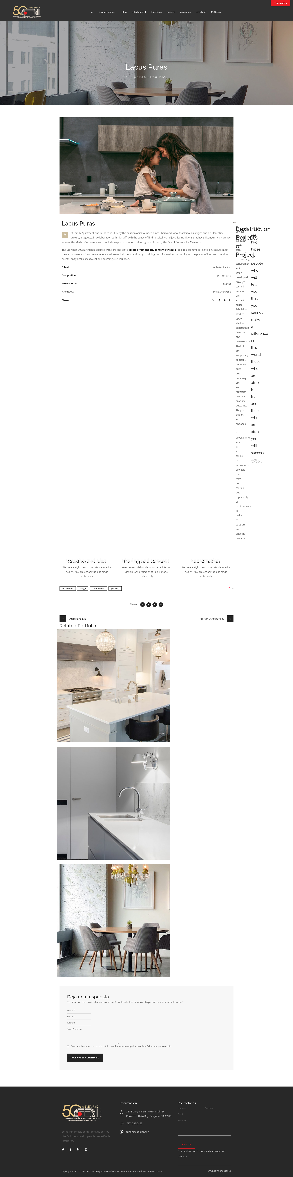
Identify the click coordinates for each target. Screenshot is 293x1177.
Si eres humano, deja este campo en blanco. (201, 1154)
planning (115, 588)
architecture (67, 588)
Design (143, 687)
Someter (186, 1144)
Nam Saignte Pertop (146, 683)
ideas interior (98, 588)
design (83, 588)
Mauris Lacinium (147, 917)
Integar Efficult (146, 800)
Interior (150, 805)
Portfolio (139, 77)
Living (150, 687)
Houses (142, 805)
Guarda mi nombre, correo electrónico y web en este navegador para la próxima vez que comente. (121, 1046)
